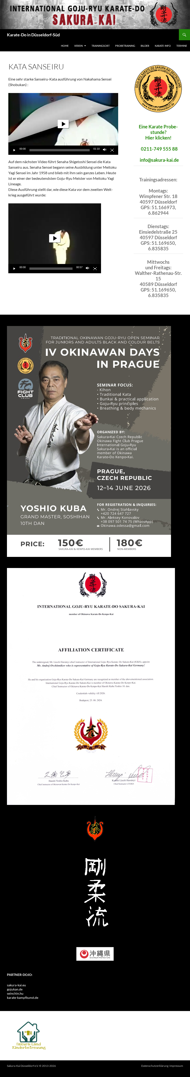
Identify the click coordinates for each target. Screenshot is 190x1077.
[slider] (59, 150)
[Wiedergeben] (14, 150)
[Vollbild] (112, 150)
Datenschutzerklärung (154, 1066)
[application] (63, 124)
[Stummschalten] (104, 150)
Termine (181, 45)
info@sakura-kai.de (159, 160)
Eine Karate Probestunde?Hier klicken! (158, 132)
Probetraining (125, 45)
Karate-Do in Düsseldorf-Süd (33, 34)
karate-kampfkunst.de (22, 997)
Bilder (145, 45)
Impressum (176, 1066)
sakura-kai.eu (16, 985)
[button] (63, 124)
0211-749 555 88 (159, 149)
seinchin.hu (15, 993)
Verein (78, 45)
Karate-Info (163, 45)
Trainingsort (101, 45)
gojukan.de (14, 989)
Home (65, 45)
